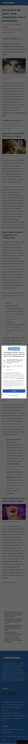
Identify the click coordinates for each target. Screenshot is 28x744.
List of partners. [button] (21, 378)
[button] (14, 370)
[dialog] (14, 372)
